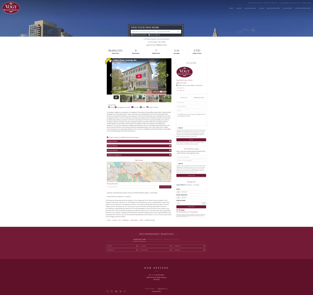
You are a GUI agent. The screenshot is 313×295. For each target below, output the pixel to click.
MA (120, 220)
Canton (143, 246)
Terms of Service (190, 144)
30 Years (189, 185)
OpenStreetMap (162, 181)
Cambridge (134, 220)
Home (109, 220)
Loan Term (180, 185)
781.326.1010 (258, 2)
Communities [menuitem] (287, 8)
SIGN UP (304, 2)
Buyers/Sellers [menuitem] (250, 8)
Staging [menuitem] (261, 8)
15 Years (196, 185)
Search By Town (139, 239)
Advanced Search (140, 35)
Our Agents (181, 90)
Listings (114, 220)
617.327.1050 (160, 275)
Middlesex (125, 220)
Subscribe (191, 175)
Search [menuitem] (239, 8)
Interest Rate (181, 200)
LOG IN (309, 2)
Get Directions (165, 187)
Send (191, 139)
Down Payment (181, 195)
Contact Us (180, 88)
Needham (111, 250)
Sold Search (155, 35)
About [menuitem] (231, 8)
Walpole (177, 250)
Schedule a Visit (199, 97)
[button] (178, 31)
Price (178, 189)
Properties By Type (154, 239)
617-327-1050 (273, 2)
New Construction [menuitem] (273, 8)
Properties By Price (171, 239)
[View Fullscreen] (109, 170)
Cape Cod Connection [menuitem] (302, 8)
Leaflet (156, 181)
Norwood (144, 250)
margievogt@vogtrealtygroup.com (290, 2)
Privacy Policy (193, 136)
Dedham (178, 246)
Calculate (191, 207)
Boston (110, 246)
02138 (141, 220)
